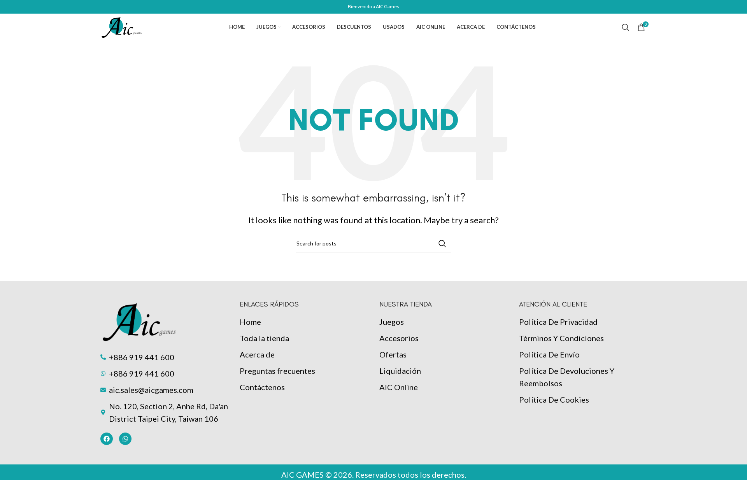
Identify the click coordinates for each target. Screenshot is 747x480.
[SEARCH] (442, 243)
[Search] (625, 27)
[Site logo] (122, 26)
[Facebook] (106, 439)
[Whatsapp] (125, 439)
